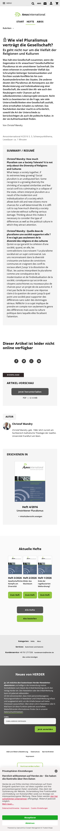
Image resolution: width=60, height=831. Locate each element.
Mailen (39, 361)
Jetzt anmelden (45, 729)
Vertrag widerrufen (29, 766)
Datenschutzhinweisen (13, 712)
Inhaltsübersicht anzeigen (31, 516)
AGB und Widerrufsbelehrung (17, 752)
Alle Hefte (30, 610)
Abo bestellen (30, 618)
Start (20, 21)
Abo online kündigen (30, 657)
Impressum (30, 756)
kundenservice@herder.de (44, 652)
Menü (9, 3)
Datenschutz (35, 752)
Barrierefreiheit (48, 752)
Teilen (16, 361)
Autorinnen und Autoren (34, 647)
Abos (40, 21)
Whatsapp (31, 361)
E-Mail (6, 717)
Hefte (30, 21)
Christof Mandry (15, 125)
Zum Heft (15, 595)
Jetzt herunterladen (29, 391)
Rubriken (7, 28)
